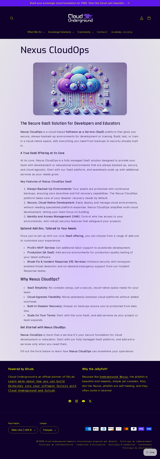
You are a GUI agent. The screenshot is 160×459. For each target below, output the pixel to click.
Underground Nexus (114, 376)
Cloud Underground (55, 441)
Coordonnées (145, 445)
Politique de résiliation (137, 448)
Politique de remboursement (136, 441)
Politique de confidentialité (56, 445)
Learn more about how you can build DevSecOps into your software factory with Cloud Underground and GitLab (42, 386)
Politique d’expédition (122, 445)
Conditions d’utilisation (91, 445)
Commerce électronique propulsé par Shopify (91, 441)
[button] (11, 18)
